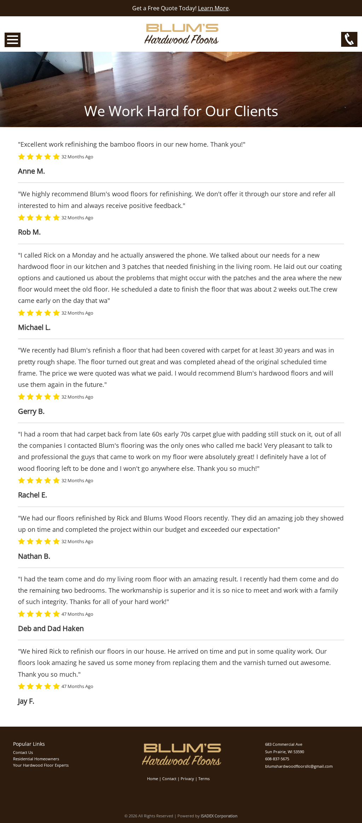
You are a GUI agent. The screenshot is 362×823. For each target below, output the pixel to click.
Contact (169, 778)
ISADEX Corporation (219, 815)
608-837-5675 (277, 758)
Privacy (187, 778)
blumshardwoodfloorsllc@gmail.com (299, 766)
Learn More (213, 8)
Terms (204, 778)
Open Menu (13, 40)
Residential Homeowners (36, 758)
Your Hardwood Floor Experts (41, 765)
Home (152, 778)
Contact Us (23, 752)
